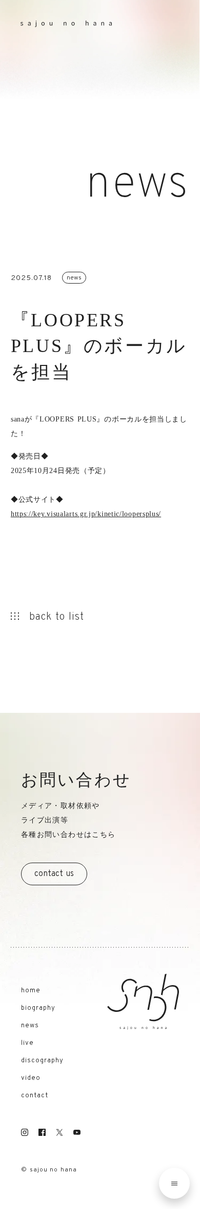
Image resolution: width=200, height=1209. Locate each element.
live (27, 1043)
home (31, 991)
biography (38, 1008)
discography (42, 1061)
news (30, 1026)
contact (34, 1096)
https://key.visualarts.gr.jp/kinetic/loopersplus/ (86, 514)
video (31, 1078)
